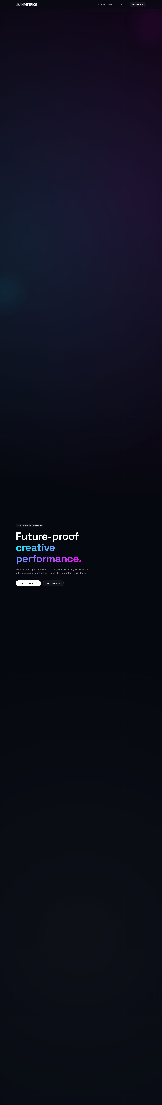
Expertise (101, 4)
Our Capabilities (53, 583)
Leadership (120, 4)
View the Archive (26, 583)
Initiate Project (137, 4)
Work (110, 4)
